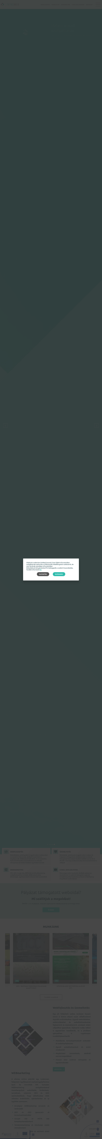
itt (41, 570)
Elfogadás (59, 574)
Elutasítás (43, 574)
